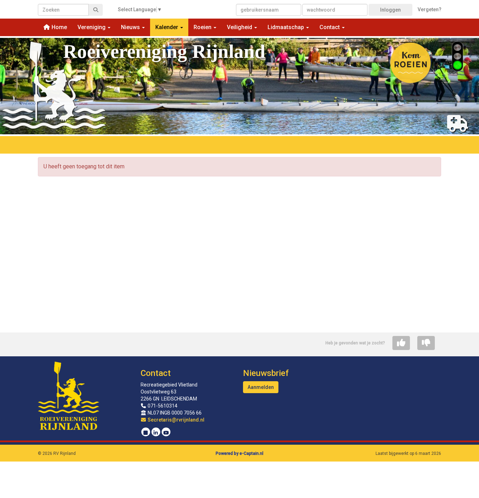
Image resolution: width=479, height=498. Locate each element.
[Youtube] (166, 433)
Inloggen (390, 10)
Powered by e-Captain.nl (239, 453)
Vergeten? (429, 9)
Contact (156, 373)
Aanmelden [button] (261, 387)
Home (58, 27)
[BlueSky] (146, 433)
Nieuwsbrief (266, 373)
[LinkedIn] (156, 433)
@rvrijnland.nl (176, 420)
